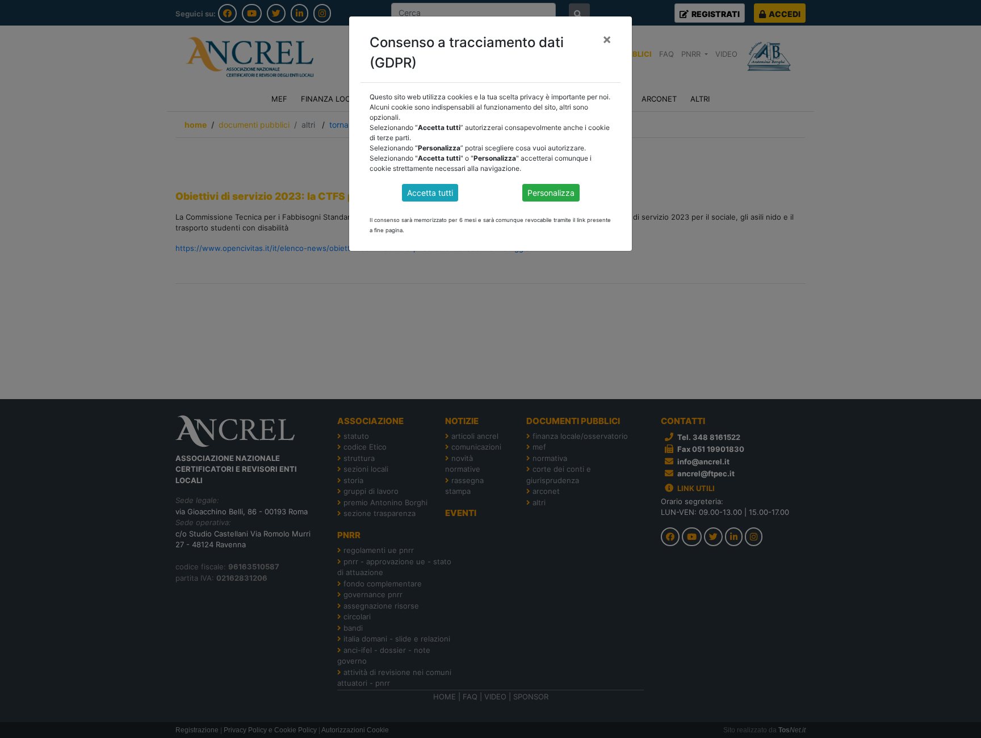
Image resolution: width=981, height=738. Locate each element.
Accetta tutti (430, 193)
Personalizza (551, 193)
